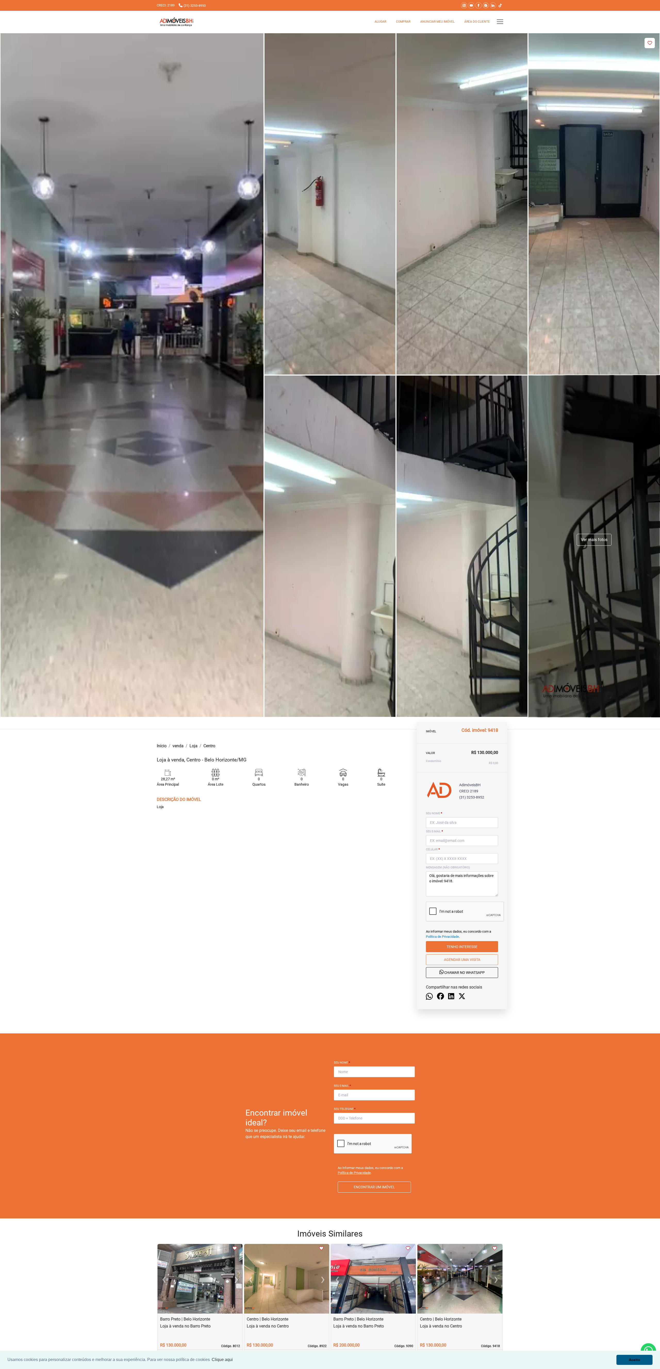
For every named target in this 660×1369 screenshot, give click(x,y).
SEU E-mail (434, 831)
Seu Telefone (345, 1109)
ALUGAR (380, 21)
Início (162, 745)
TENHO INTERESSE (462, 946)
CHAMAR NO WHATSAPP (464, 972)
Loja (193, 745)
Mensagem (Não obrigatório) (448, 867)
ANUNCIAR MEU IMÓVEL (437, 21)
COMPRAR (403, 21)
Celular (433, 849)
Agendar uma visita (462, 959)
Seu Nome (342, 1062)
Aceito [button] (634, 1360)
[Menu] (500, 22)
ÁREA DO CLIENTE (477, 21)
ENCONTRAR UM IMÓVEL (374, 1187)
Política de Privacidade (442, 936)
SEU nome (434, 813)
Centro (209, 745)
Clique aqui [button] (222, 1359)
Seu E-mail (342, 1086)
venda (178, 745)
